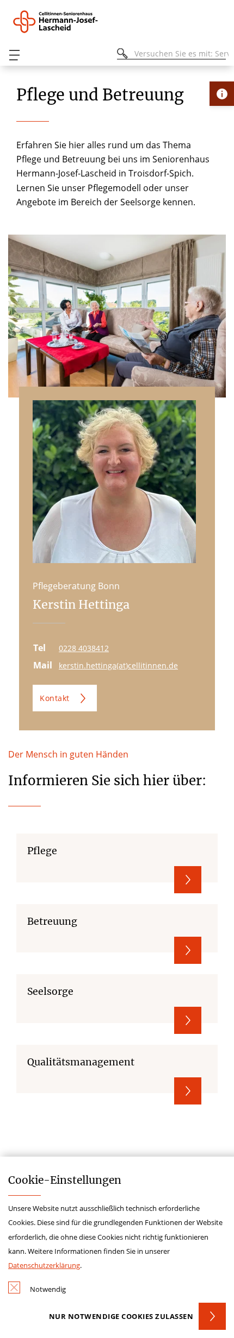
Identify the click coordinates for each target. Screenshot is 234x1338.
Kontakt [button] (55, 698)
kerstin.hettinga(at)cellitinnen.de (118, 665)
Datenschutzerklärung (44, 1265)
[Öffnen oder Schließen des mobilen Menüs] (14, 55)
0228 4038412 (84, 648)
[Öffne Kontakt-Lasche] (222, 93)
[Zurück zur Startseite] (68, 21)
